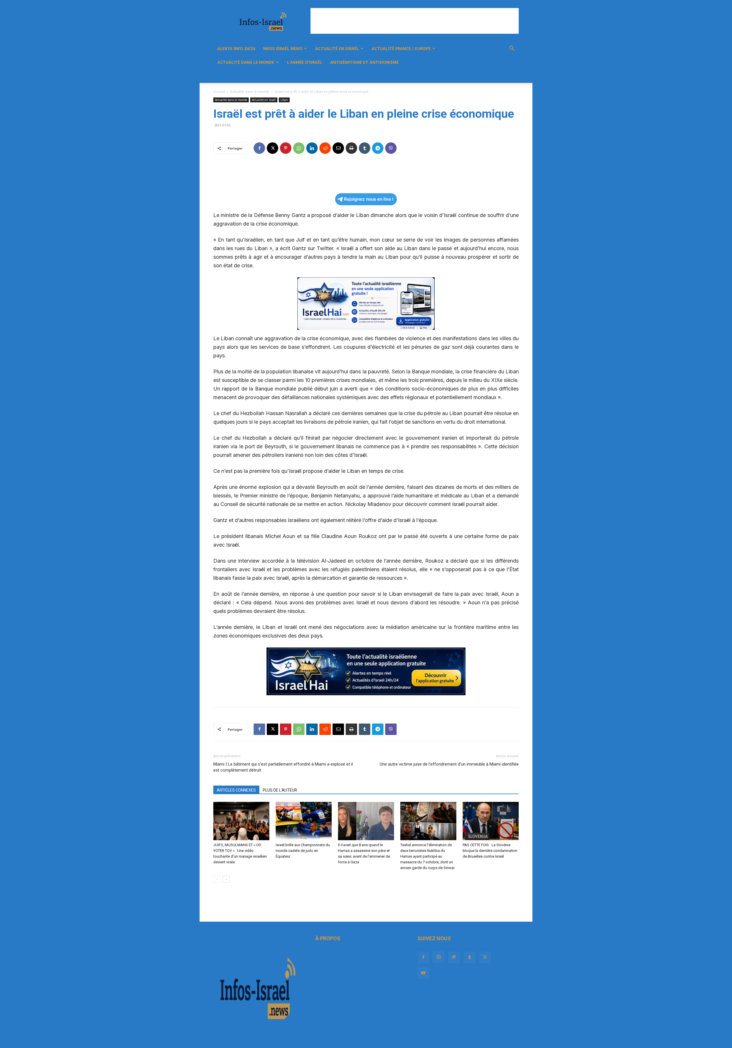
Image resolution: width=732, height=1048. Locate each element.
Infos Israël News (282, 48)
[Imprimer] (351, 148)
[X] (489, 76)
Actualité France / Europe (401, 48)
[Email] (338, 148)
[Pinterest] (285, 148)
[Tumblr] (480, 76)
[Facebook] (450, 76)
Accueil (219, 91)
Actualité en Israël (337, 48)
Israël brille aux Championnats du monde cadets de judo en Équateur (303, 850)
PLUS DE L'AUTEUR (280, 790)
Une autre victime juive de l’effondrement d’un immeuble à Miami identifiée (449, 764)
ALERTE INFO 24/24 (236, 48)
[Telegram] (377, 148)
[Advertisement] (415, 21)
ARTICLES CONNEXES (236, 790)
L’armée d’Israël (304, 62)
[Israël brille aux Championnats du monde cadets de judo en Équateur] (304, 821)
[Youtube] (499, 76)
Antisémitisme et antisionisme (364, 62)
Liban (284, 100)
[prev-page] (216, 879)
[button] (512, 49)
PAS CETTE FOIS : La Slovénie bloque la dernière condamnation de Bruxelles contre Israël (490, 850)
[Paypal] (470, 76)
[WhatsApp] (299, 148)
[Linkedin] (312, 148)
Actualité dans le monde (245, 62)
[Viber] (391, 148)
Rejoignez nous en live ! (368, 199)
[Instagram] (460, 76)
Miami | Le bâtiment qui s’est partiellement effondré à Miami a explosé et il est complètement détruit (283, 767)
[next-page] (226, 879)
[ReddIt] (325, 148)
